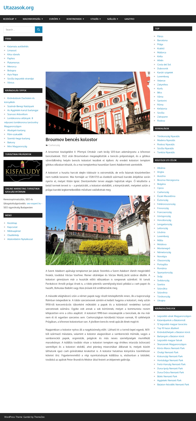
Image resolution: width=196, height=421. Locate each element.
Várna (160, 96)
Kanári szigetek (165, 72)
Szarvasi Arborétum (17, 114)
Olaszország (163, 260)
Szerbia (161, 284)
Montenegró (163, 248)
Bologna (11, 70)
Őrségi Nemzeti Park (167, 352)
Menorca (11, 66)
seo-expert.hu (34, 203)
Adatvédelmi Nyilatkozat (20, 239)
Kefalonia (162, 108)
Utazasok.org (19, 7)
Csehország (54, 145)
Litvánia (161, 232)
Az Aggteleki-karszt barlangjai (22, 110)
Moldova (161, 244)
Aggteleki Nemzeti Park (169, 380)
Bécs (159, 92)
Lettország (162, 228)
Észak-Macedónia (166, 196)
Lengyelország (164, 224)
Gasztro (129, 19)
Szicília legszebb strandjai (20, 78)
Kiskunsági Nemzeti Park (170, 356)
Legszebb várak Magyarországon (174, 316)
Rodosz (161, 120)
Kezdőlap (8, 19)
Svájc (160, 276)
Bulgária (161, 184)
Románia (162, 268)
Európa (53, 19)
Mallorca (161, 52)
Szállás (111, 19)
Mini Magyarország (17, 146)
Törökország (163, 296)
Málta (160, 240)
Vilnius (10, 82)
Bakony (11, 142)
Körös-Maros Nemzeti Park (171, 348)
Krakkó (160, 48)
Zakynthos (162, 84)
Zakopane (162, 116)
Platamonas (13, 62)
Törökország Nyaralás (168, 136)
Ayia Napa (12, 74)
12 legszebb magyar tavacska (172, 324)
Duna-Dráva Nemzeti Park (170, 372)
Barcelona (162, 40)
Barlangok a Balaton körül (170, 336)
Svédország (163, 280)
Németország (164, 252)
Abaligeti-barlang (16, 130)
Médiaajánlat (14, 231)
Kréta (160, 56)
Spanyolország (165, 272)
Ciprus (160, 188)
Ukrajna (161, 300)
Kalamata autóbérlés (17, 46)
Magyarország (31, 19)
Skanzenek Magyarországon (172, 344)
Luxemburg (163, 76)
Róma (160, 104)
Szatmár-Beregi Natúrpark (20, 106)
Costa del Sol (164, 64)
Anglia (160, 171)
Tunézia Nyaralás (166, 152)
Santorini (162, 100)
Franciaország (164, 212)
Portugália (162, 264)
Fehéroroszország (166, 204)
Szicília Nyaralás (165, 148)
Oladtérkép (13, 235)
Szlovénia (162, 292)
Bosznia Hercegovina (168, 180)
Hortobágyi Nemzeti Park (170, 360)
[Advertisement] (98, 49)
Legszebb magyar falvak (169, 340)
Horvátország (164, 220)
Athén (160, 60)
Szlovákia (162, 288)
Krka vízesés (13, 54)
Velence (161, 80)
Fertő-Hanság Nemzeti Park (171, 364)
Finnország (163, 208)
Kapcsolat (12, 227)
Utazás (94, 19)
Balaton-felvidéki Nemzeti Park (173, 384)
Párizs (160, 36)
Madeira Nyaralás (166, 140)
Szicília (160, 112)
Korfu (160, 88)
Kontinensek (74, 19)
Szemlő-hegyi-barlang (18, 138)
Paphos (11, 58)
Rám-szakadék (15, 134)
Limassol (11, 50)
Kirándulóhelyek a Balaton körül (173, 332)
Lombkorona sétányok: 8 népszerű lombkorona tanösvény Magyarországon (21, 122)
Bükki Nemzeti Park (167, 376)
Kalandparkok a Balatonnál (171, 320)
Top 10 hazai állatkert (168, 328)
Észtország (162, 200)
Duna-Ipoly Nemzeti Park (170, 368)
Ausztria (161, 176)
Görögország (164, 216)
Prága (160, 44)
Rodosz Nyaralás (166, 144)
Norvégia (162, 256)
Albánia (161, 168)
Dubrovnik (162, 68)
